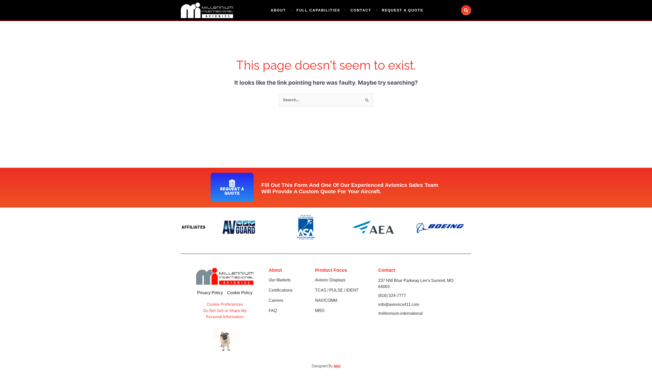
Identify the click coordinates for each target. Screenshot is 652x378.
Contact (360, 10)
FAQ (273, 310)
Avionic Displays (330, 280)
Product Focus (331, 270)
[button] (466, 10)
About (278, 10)
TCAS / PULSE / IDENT (337, 290)
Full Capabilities (318, 10)
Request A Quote (402, 10)
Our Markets (280, 280)
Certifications (280, 290)
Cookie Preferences (225, 304)
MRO (319, 310)
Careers (276, 300)
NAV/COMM (326, 300)
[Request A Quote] (232, 183)
